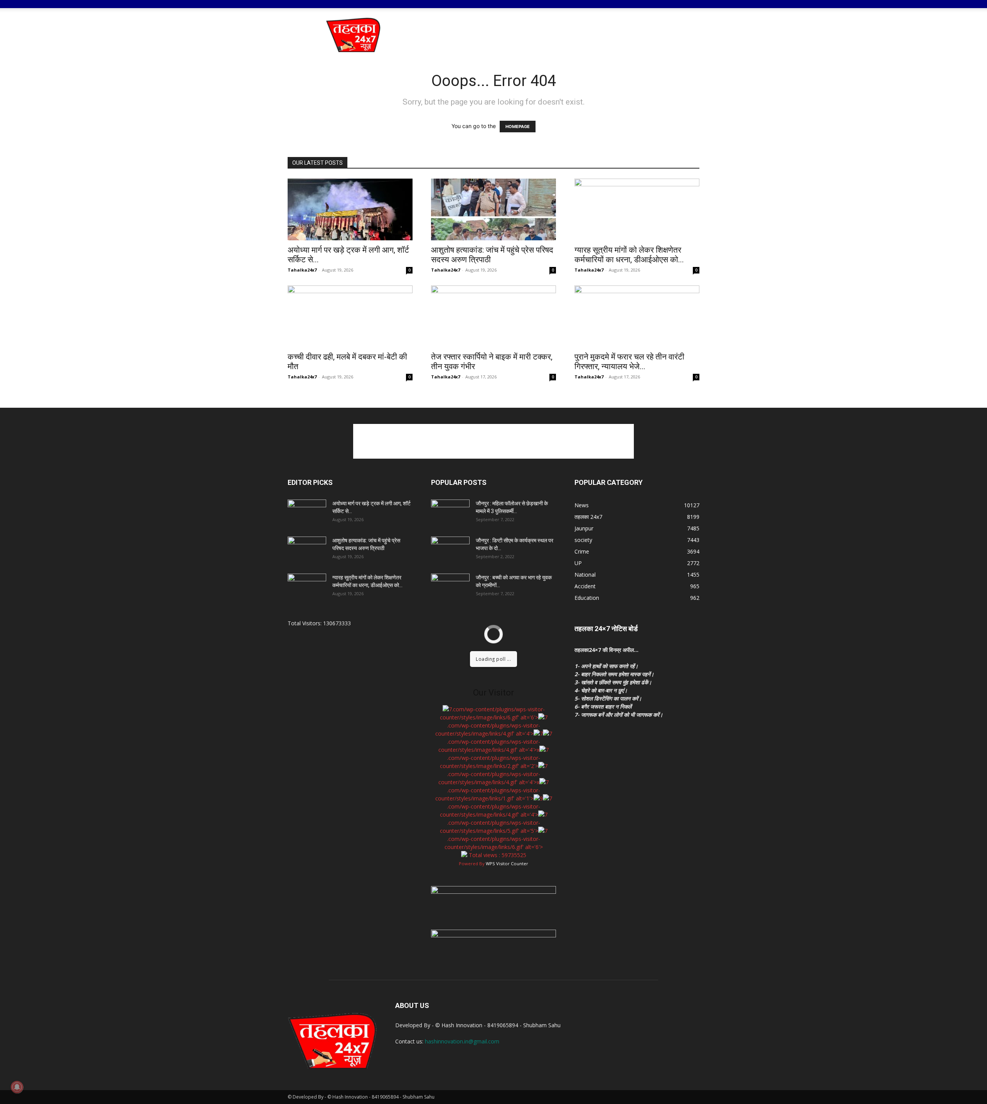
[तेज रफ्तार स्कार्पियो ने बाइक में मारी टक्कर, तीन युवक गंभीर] (493, 316)
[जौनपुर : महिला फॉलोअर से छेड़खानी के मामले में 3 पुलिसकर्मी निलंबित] (450, 513)
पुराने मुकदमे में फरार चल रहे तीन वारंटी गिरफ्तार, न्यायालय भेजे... (629, 361)
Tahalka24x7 (302, 270)
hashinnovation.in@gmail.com (462, 1041)
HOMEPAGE (517, 126)
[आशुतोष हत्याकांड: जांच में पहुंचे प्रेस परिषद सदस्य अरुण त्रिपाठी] (493, 209)
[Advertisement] (559, 34)
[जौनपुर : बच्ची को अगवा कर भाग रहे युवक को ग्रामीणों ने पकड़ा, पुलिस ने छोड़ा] (450, 587)
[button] (690, 10)
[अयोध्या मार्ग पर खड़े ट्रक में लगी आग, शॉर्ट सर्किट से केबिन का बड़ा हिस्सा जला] (350, 209)
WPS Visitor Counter (507, 863)
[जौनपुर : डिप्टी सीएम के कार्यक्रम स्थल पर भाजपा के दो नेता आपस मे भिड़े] (450, 550)
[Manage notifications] (17, 1087)
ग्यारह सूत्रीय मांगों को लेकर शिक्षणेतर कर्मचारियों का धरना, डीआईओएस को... (629, 254)
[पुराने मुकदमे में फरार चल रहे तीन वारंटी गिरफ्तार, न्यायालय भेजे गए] (636, 316)
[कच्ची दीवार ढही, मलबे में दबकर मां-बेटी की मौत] (350, 316)
